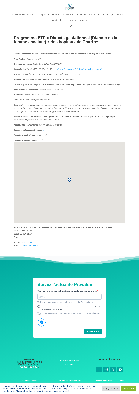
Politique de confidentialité (69, 380)
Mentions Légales (29, 380)
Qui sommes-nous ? (21, 15)
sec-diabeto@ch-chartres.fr (65, 69)
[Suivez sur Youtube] (120, 369)
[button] (69, 180)
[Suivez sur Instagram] (106, 369)
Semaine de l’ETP (59, 20)
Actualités (81, 15)
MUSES (120, 15)
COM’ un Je (108, 15)
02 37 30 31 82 (30, 242)
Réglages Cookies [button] (110, 388)
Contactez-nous (77, 20)
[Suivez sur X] (113, 369)
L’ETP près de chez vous (48, 15)
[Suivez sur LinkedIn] (99, 369)
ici (44, 130)
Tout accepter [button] (128, 388)
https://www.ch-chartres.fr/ (90, 69)
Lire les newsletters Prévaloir (69, 362)
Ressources (94, 15)
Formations (67, 15)
